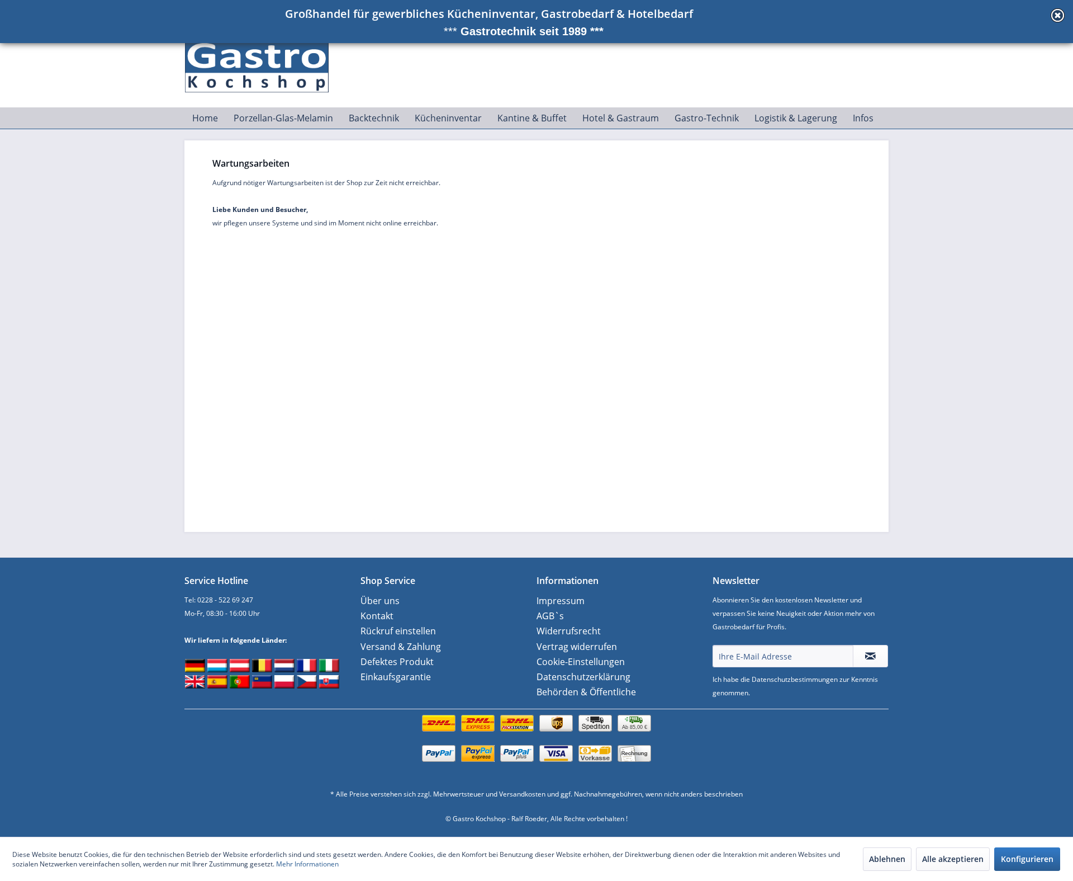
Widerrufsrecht (568, 631)
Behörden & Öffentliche (586, 692)
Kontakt (376, 616)
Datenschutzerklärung (583, 677)
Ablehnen (887, 859)
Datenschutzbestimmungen (795, 679)
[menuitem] (205, 118)
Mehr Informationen (307, 864)
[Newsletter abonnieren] (870, 656)
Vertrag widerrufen (576, 646)
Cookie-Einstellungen (580, 662)
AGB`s (550, 616)
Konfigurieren (1027, 859)
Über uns (380, 601)
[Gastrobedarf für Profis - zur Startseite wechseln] (263, 62)
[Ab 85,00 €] (536, 734)
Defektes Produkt (397, 662)
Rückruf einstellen (398, 631)
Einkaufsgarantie (395, 677)
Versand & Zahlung (400, 646)
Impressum (560, 601)
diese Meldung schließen (1058, 15)
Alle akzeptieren (953, 859)
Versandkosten (522, 794)
